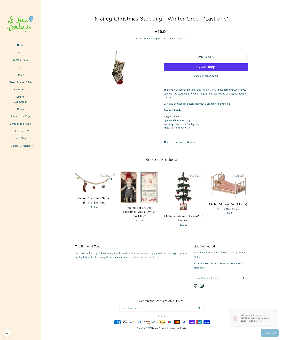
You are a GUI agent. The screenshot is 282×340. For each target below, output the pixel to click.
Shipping (156, 38)
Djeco (20, 109)
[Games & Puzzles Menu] (32, 145)
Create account (20, 59)
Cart (22, 45)
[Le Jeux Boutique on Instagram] (202, 286)
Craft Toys (20, 138)
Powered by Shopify (177, 328)
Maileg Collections (20, 99)
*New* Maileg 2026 (20, 82)
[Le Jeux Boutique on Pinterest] (196, 286)
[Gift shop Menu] (28, 131)
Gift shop (20, 131)
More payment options (206, 75)
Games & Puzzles (20, 145)
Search (161, 316)
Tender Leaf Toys (20, 116)
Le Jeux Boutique (159, 328)
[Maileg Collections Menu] (33, 99)
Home (20, 74)
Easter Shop (20, 89)
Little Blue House (20, 123)
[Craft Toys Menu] (28, 138)
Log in (20, 52)
